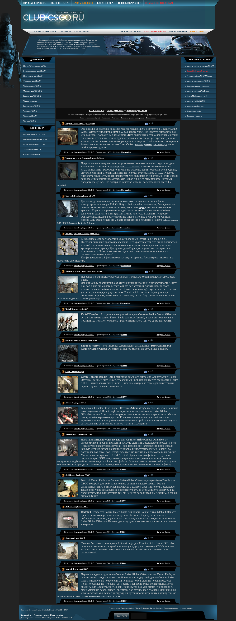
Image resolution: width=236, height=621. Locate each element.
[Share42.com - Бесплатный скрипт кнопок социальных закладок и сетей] (171, 123)
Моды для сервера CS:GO (34, 144)
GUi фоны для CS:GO (32, 86)
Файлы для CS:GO (115, 110)
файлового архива (170, 220)
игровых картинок (79, 42)
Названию (106, 118)
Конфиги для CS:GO (31, 106)
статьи (182, 608)
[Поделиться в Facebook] (155, 123)
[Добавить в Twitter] (163, 123)
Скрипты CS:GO (30, 116)
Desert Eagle (124, 132)
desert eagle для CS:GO (137, 110)
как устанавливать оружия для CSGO (104, 596)
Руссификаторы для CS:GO (34, 71)
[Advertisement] (152, 33)
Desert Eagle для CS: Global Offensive (125, 167)
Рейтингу (116, 118)
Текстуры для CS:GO (32, 81)
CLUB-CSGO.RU (96, 110)
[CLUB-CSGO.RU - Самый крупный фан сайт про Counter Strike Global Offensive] (54, 17)
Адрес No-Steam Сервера (197, 71)
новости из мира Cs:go (78, 44)
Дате (97, 118)
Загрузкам (139, 118)
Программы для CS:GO (33, 76)
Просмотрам (150, 118)
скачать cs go (56, 46)
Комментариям (127, 118)
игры (160, 173)
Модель (84, 170)
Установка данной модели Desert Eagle (151, 144)
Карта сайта (26, 615)
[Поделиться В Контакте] (167, 123)
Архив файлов (156, 608)
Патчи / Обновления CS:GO (34, 66)
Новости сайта (56, 615)
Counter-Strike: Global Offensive (81, 223)
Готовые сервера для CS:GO (34, 134)
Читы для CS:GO (30, 111)
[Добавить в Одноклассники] (159, 123)
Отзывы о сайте (41, 615)
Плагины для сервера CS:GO (35, 139)
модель (142, 208)
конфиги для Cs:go (82, 40)
